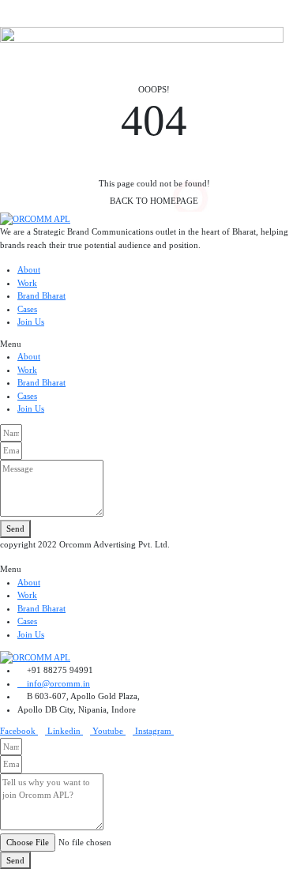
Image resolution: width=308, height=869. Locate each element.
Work (27, 283)
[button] (154, 344)
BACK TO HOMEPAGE (154, 200)
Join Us (30, 321)
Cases (27, 309)
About (28, 269)
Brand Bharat (41, 295)
